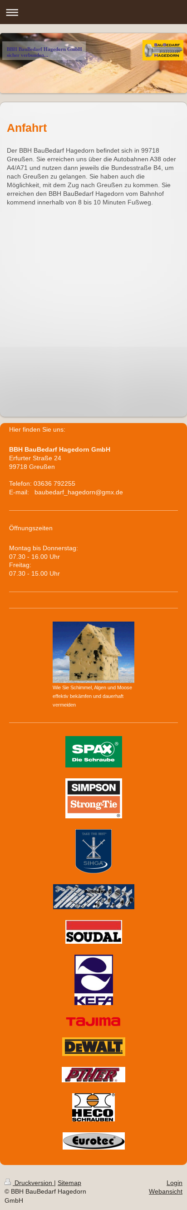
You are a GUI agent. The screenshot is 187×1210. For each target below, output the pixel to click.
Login (174, 1182)
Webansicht (165, 1191)
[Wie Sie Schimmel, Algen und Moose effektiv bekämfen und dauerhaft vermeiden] (93, 652)
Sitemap (69, 1182)
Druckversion (33, 1182)
